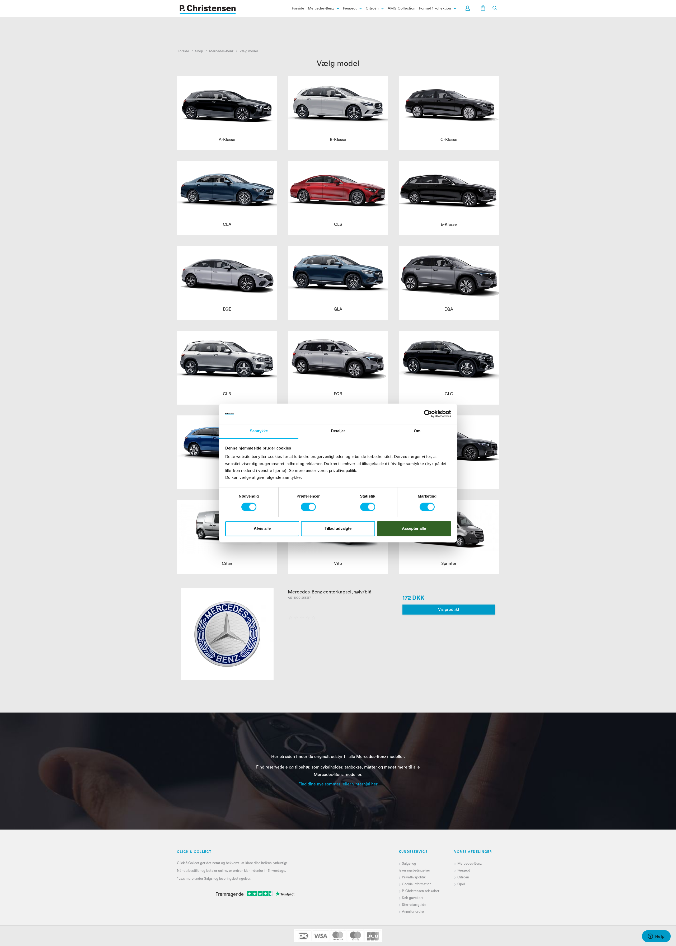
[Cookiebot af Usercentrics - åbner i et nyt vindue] (428, 414)
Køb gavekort (412, 898)
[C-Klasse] (449, 104)
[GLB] (227, 358)
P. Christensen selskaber (421, 891)
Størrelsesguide (414, 904)
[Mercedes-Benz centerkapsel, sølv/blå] (227, 634)
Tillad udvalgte (338, 528)
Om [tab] (417, 431)
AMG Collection (401, 8)
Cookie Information (416, 884)
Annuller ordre (413, 911)
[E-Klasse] (449, 189)
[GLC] (449, 358)
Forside (298, 8)
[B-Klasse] (338, 104)
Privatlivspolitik (414, 877)
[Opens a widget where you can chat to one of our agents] (656, 936)
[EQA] (449, 274)
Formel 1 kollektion (435, 8)
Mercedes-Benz (321, 8)
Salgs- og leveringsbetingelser (227, 878)
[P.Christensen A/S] (208, 9)
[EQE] (227, 274)
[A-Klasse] (227, 104)
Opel (461, 884)
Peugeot (350, 8)
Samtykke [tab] (259, 431)
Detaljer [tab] (338, 431)
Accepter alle (414, 528)
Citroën (372, 8)
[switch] (308, 507)
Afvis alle (262, 528)
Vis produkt (448, 610)
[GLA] (338, 274)
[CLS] (338, 189)
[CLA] (227, 189)
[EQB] (338, 358)
